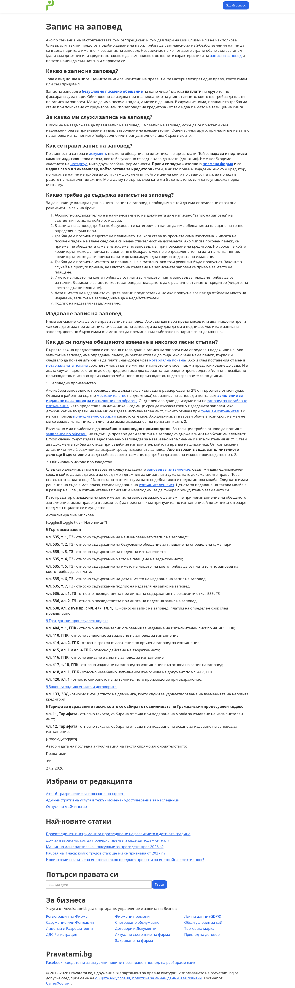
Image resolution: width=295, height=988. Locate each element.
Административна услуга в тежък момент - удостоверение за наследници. (113, 800)
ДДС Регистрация (61, 934)
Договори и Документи (136, 928)
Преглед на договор (202, 934)
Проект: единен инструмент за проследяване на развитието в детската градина (118, 833)
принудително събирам (94, 416)
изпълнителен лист (156, 484)
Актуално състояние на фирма (142, 934)
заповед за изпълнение (168, 469)
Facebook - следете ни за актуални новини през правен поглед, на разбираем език (120, 962)
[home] (50, 5)
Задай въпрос (236, 5)
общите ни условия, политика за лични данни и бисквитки (148, 977)
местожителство (112, 395)
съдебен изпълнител (220, 410)
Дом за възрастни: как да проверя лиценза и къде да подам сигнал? (107, 840)
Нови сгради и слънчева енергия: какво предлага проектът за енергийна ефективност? (125, 859)
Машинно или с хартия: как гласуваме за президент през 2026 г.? (104, 846)
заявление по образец (66, 433)
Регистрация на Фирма (67, 916)
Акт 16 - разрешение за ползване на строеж (85, 793)
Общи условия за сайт (204, 922)
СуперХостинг (58, 983)
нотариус (78, 163)
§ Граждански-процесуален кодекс (77, 620)
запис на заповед (226, 55)
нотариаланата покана (67, 365)
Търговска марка (199, 928)
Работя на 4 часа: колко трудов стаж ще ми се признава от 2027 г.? (105, 853)
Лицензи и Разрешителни (69, 928)
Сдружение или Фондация (70, 922)
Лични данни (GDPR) (202, 916)
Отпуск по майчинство (66, 806)
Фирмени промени (132, 916)
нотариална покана (166, 360)
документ (97, 153)
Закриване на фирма (134, 940)
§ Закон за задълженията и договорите (81, 686)
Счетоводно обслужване (137, 922)
